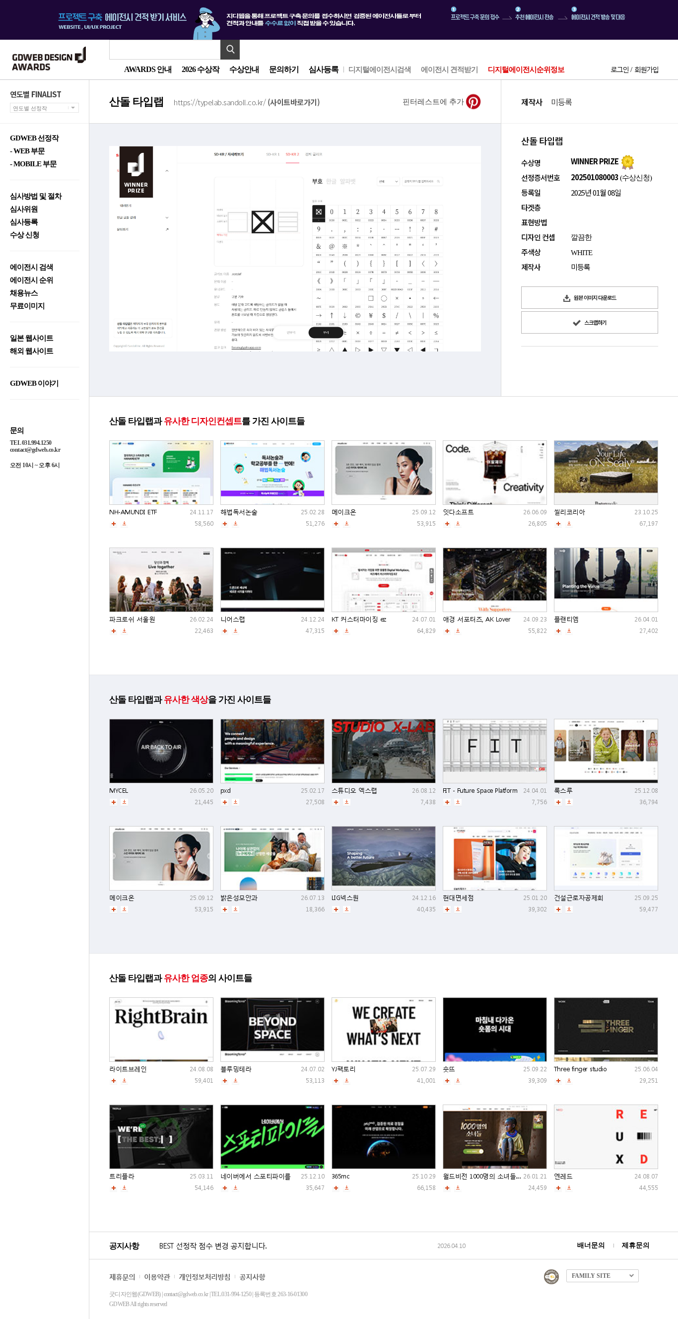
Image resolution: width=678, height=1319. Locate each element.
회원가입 (646, 69)
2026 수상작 (200, 69)
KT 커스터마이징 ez (359, 619)
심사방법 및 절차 (36, 196)
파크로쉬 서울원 (132, 619)
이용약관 (157, 1276)
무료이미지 (27, 306)
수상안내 (244, 69)
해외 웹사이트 (31, 351)
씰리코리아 (569, 512)
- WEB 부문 (27, 151)
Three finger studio (580, 1069)
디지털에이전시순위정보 (526, 69)
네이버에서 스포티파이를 (255, 1176)
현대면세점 (458, 898)
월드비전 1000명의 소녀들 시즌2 (488, 1176)
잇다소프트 (458, 512)
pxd (225, 790)
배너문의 (591, 1245)
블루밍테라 (236, 1069)
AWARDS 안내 (148, 69)
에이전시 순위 (31, 280)
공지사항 (252, 1276)
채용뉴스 (24, 293)
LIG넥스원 (345, 898)
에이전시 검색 (31, 267)
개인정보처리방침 (204, 1276)
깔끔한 (581, 237)
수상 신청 (24, 235)
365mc (340, 1176)
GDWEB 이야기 (34, 383)
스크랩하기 (595, 322)
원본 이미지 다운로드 (594, 297)
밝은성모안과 (239, 898)
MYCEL (118, 790)
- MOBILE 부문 (33, 164)
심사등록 (324, 69)
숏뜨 (449, 1069)
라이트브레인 (127, 1069)
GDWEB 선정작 (34, 138)
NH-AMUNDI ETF (133, 512)
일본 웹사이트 (31, 338)
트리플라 (121, 1176)
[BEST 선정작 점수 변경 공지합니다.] (296, 1256)
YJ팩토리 (344, 1069)
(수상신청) (635, 178)
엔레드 (563, 1176)
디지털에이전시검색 (379, 69)
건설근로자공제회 (579, 898)
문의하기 (284, 69)
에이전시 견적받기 (449, 69)
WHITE (581, 253)
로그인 (619, 69)
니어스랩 (232, 619)
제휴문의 (636, 1245)
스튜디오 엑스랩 (354, 790)
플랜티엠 (566, 619)
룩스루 (563, 790)
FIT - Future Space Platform (480, 790)
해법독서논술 (239, 512)
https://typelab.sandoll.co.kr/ (247, 101)
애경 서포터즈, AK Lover (477, 619)
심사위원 (24, 209)
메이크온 (344, 512)
